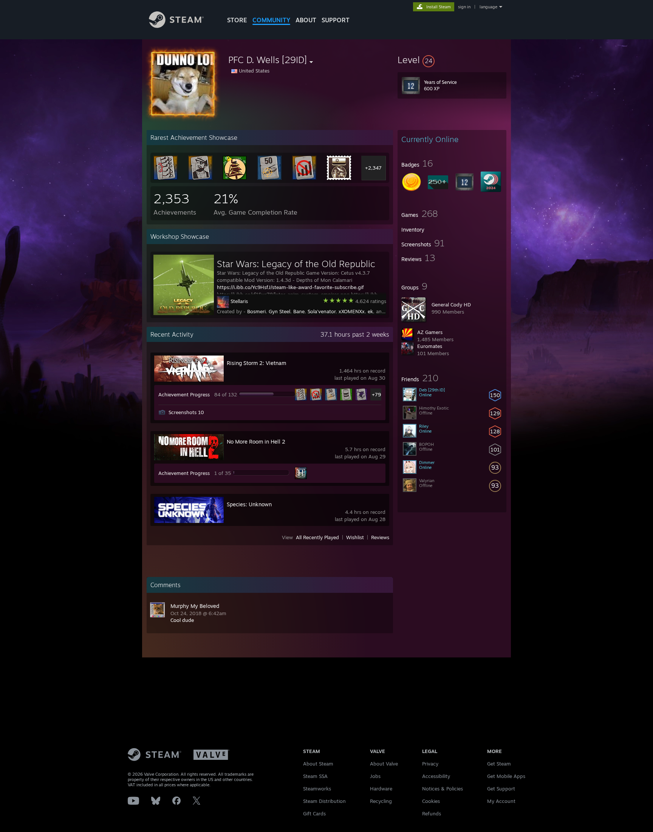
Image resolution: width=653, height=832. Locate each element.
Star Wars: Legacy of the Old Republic (296, 263)
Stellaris (239, 301)
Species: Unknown (249, 504)
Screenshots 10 (186, 412)
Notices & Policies (442, 789)
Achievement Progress (184, 394)
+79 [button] (376, 394)
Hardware (381, 789)
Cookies (431, 801)
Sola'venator (322, 311)
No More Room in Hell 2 (256, 441)
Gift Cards (314, 813)
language (488, 6)
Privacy (430, 764)
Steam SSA (315, 776)
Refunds (431, 813)
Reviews (380, 537)
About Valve (384, 764)
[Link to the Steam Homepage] (176, 26)
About (306, 20)
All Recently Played (317, 537)
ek (370, 311)
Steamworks (317, 789)
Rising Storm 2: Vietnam (256, 363)
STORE (237, 20)
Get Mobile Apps (506, 776)
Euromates (429, 346)
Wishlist (355, 537)
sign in (464, 6)
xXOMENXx (352, 311)
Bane (299, 311)
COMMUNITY (271, 20)
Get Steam (499, 764)
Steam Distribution (324, 801)
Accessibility (436, 776)
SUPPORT (336, 20)
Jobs (375, 776)
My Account (501, 801)
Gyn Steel (279, 311)
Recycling (381, 801)
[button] (452, 59)
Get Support (501, 789)
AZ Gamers (430, 332)
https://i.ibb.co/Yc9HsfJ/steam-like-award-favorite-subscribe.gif (290, 287)
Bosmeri (256, 311)
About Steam (318, 764)
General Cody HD (451, 305)
